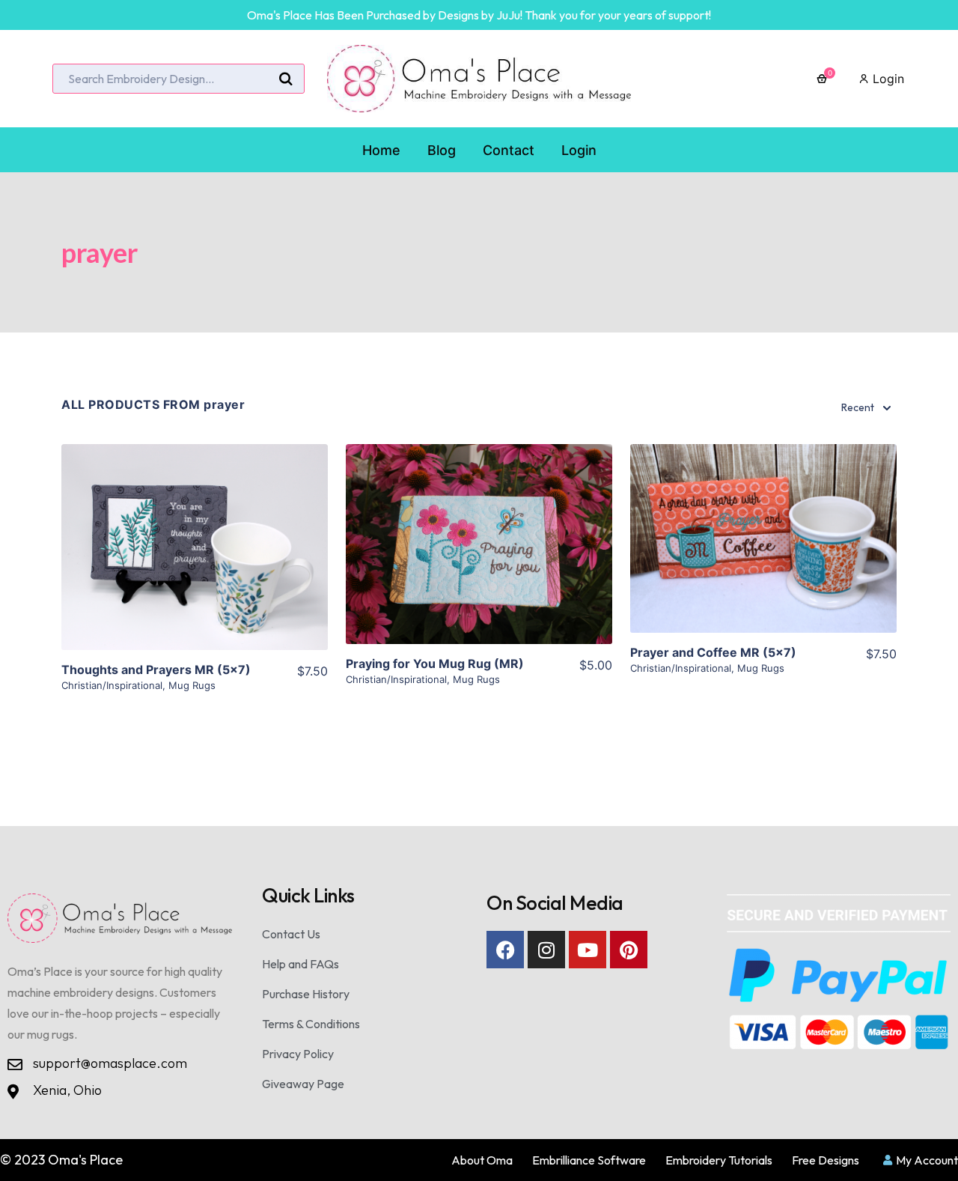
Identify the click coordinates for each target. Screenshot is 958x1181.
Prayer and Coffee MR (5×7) (713, 652)
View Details (195, 559)
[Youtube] (587, 949)
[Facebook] (505, 949)
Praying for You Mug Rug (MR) (435, 663)
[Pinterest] (628, 949)
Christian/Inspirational (111, 685)
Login (886, 78)
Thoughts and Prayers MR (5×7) (156, 669)
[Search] (285, 79)
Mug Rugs (192, 685)
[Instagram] (546, 949)
